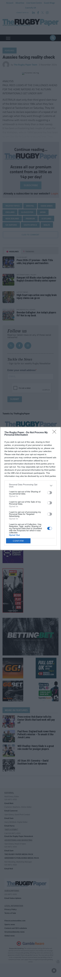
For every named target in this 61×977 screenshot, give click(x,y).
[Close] (55, 432)
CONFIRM (18, 541)
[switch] (49, 492)
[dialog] (30, 488)
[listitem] (30, 485)
